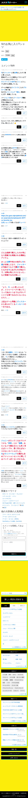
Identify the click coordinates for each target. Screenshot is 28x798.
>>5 (2, 213)
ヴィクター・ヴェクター (16, 494)
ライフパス (15, 87)
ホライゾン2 (15, 514)
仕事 (15, 73)
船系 (4, 682)
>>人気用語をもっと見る (19, 647)
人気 (5, 605)
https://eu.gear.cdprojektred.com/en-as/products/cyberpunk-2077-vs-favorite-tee (13, 218)
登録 (7, 51)
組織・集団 (19, 659)
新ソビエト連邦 (20, 677)
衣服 (6, 151)
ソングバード (6, 617)
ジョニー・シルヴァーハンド (10, 501)
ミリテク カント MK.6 (9, 624)
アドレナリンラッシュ (8, 688)
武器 (17, 655)
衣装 (8, 55)
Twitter (5, 59)
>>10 (6, 310)
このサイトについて (14, 753)
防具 (5, 507)
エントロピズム (10, 427)
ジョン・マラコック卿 (9, 628)
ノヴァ (8, 682)
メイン (19, 82)
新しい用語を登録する (14, 599)
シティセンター (10, 410)
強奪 (20, 443)
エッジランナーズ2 (7, 690)
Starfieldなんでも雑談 (8, 521)
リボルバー (16, 690)
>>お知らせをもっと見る (19, 744)
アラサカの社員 (15, 682)
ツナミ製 (5, 674)
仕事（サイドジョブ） (19, 503)
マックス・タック (8, 636)
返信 (19, 113)
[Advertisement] (14, 26)
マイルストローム (19, 680)
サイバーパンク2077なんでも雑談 (12, 609)
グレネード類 (15, 685)
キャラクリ (7, 391)
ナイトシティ (19, 361)
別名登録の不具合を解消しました (12, 734)
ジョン (6, 98)
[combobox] (14, 593)
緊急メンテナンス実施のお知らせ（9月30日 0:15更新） (14, 740)
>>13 (6, 415)
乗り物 (5, 659)
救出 (18, 92)
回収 (10, 443)
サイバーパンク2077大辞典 (13, 7)
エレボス (5, 632)
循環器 (11, 680)
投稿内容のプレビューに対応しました (13, 729)
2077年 (14, 148)
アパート (22, 690)
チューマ (22, 222)
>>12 (2, 425)
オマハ (14, 674)
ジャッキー (7, 73)
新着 (14, 605)
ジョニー (12, 381)
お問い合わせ (14, 758)
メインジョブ (10, 92)
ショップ (7, 222)
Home (2, 7)
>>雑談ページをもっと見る (18, 721)
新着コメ (22, 605)
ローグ (3, 379)
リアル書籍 (5, 680)
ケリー (17, 352)
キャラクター (6, 655)
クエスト (18, 663)
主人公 (18, 391)
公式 (2, 222)
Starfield (18, 521)
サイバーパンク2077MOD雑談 (11, 702)
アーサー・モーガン (8, 519)
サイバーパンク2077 (8, 82)
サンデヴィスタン (8, 613)
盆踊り (11, 352)
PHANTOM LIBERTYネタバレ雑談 (12, 710)
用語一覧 (14, 749)
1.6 (10, 98)
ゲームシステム (7, 663)
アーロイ (4, 516)
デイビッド (5, 677)
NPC (10, 674)
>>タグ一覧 (22, 694)
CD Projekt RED (7, 503)
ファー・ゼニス (6, 514)
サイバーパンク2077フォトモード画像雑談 (14, 714)
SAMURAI (8, 134)
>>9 (2, 350)
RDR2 (16, 519)
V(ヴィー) (5, 494)
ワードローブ (18, 98)
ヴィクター (21, 301)
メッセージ (19, 304)
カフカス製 (12, 677)
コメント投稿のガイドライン (10, 533)
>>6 (6, 203)
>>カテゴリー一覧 (21, 666)
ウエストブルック (19, 688)
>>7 (6, 226)
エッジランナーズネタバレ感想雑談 (13, 706)
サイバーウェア (10, 454)
